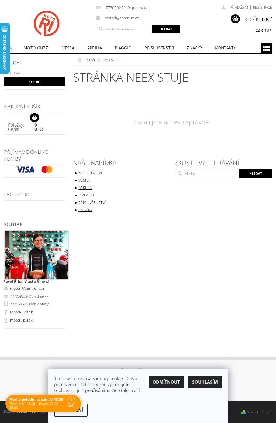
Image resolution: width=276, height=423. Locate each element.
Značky (194, 47)
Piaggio (123, 47)
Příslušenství (159, 47)
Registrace (262, 7)
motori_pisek (21, 320)
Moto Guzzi (36, 47)
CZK (259, 30)
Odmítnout (166, 382)
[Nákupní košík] (34, 118)
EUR (268, 30)
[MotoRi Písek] (73, 23)
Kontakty (225, 47)
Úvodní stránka (10, 48)
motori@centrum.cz (27, 288)
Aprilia (94, 47)
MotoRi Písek (21, 312)
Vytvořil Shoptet (259, 412)
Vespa (68, 47)
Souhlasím (205, 382)
